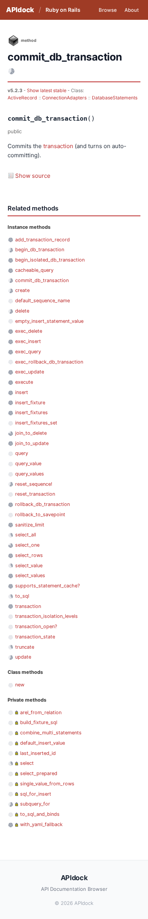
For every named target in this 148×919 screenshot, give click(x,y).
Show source (32, 175)
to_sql (22, 596)
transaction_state (35, 637)
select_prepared (38, 773)
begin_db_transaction (39, 249)
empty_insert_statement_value (49, 321)
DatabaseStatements (114, 98)
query (21, 453)
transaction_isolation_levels (46, 616)
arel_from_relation (40, 712)
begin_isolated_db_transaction (50, 260)
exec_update (29, 372)
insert (21, 392)
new (19, 685)
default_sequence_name (42, 300)
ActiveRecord (22, 98)
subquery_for (35, 804)
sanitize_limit (29, 525)
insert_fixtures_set (36, 423)
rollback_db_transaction (42, 504)
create (22, 290)
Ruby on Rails (63, 9)
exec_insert (28, 341)
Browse (108, 10)
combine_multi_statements (51, 733)
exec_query (28, 351)
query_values (29, 474)
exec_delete (28, 331)
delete (22, 311)
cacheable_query (34, 270)
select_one (27, 545)
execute (24, 382)
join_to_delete (31, 433)
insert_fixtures (31, 412)
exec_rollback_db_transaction (49, 362)
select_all (25, 535)
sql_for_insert (35, 794)
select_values (30, 575)
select (27, 763)
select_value (29, 565)
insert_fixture (30, 402)
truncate (24, 647)
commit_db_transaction (42, 280)
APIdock (20, 10)
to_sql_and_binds (40, 814)
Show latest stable (47, 90)
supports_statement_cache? (47, 586)
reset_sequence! (33, 484)
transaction (58, 146)
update (23, 657)
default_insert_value (42, 743)
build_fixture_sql (38, 722)
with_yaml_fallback (41, 824)
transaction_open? (36, 626)
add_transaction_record (42, 240)
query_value (28, 463)
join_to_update (32, 443)
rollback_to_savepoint (40, 514)
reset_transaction (35, 494)
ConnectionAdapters (64, 98)
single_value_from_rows (47, 784)
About (131, 10)
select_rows (29, 555)
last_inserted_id (38, 753)
